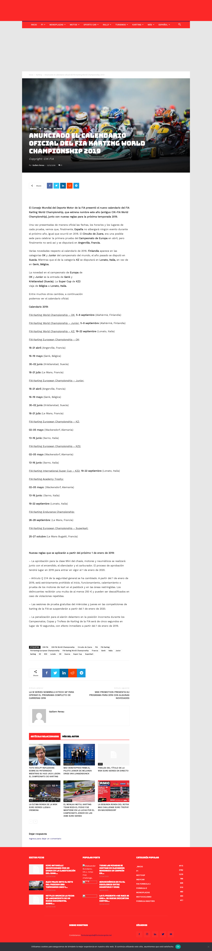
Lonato (53, 654)
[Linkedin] (155, 934)
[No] (208, 946)
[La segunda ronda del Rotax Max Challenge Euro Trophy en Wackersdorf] (113, 791)
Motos (73, 24)
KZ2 (45, 129)
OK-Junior (58, 129)
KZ (40, 129)
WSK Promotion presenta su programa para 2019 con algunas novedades (109, 695)
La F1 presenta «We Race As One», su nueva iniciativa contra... (114, 898)
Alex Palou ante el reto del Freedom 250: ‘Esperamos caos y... (59, 885)
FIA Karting (105, 647)
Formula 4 (69, 764)
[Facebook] (139, 934)
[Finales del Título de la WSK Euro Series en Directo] (113, 754)
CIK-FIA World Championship (63, 647)
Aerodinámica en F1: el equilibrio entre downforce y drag (112, 885)
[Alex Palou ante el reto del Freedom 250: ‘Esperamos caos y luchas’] (36, 885)
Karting (136, 24)
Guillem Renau (38, 165)
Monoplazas (56, 24)
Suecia (67, 654)
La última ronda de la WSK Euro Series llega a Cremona (43, 807)
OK (50, 129)
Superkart (89, 654)
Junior (118, 651)
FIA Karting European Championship (44, 651)
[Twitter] (163, 934)
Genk (103, 651)
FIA (96, 647)
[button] (179, 24)
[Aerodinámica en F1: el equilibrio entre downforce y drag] (90, 886)
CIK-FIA (45, 647)
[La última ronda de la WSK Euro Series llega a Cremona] (44, 791)
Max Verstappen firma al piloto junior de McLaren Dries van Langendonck (77, 771)
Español (163, 24)
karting (33, 654)
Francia (95, 651)
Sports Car (90, 24)
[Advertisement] (106, 50)
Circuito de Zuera (85, 647)
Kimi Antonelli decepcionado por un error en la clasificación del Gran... (60, 869)
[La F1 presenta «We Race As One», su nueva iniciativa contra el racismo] (90, 900)
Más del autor (70, 736)
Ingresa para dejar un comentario (45, 838)
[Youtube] (171, 934)
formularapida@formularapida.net (96, 935)
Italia (110, 651)
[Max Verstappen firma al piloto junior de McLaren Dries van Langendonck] (79, 754)
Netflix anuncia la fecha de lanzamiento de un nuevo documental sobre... (60, 899)
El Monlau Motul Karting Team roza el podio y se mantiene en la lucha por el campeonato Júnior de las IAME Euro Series (78, 810)
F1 (42, 24)
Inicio (34, 24)
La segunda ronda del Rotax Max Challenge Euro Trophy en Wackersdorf (113, 807)
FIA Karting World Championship (76, 651)
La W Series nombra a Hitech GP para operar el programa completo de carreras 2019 (51, 695)
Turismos (120, 24)
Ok (178, 946)
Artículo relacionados (45, 736)
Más (150, 24)
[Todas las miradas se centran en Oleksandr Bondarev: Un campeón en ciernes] (90, 873)
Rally (106, 24)
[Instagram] (147, 934)
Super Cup (77, 654)
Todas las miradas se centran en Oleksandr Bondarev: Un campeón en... (112, 869)
